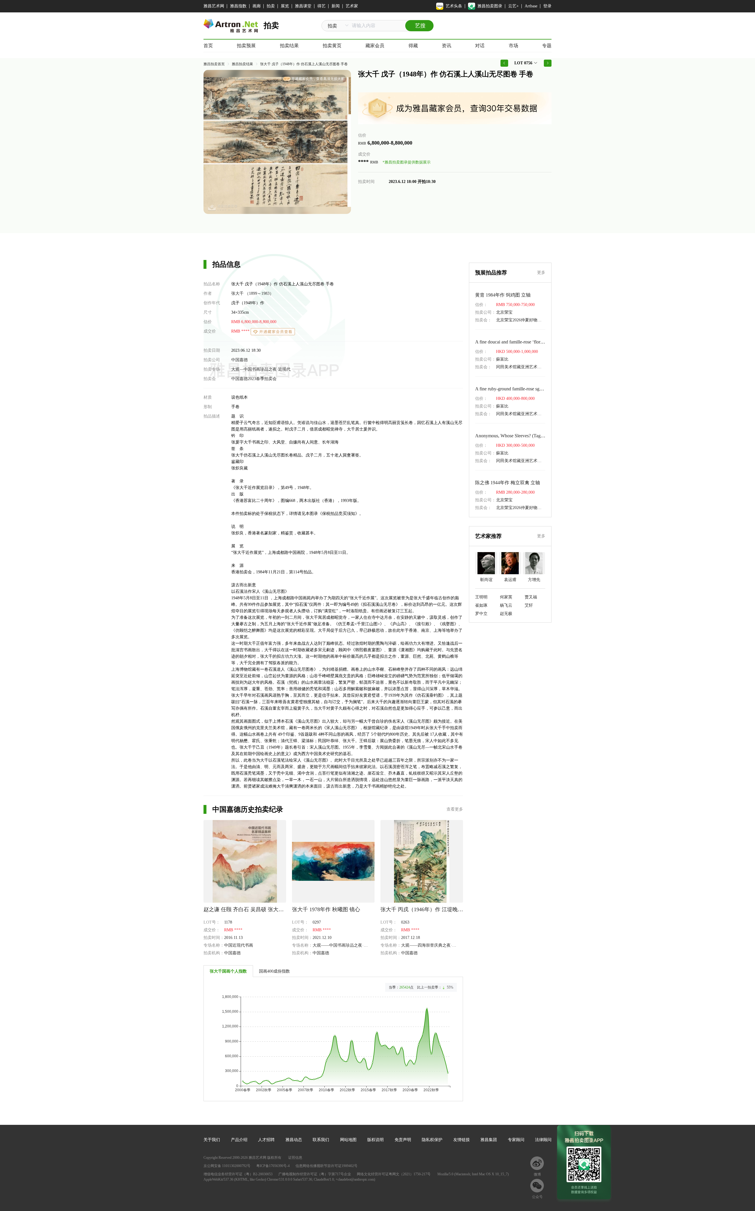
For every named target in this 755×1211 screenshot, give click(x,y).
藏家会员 (374, 45)
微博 (537, 1174)
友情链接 (461, 1140)
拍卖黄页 (332, 45)
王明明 (481, 597)
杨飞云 (506, 605)
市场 (513, 45)
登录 (547, 6)
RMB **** (241, 331)
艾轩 (529, 605)
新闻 (335, 6)
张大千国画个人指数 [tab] (228, 971)
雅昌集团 (488, 1140)
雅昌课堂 (303, 6)
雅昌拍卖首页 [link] (214, 64)
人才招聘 (266, 1140)
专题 (547, 45)
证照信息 (295, 1158)
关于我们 (211, 1140)
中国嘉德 (239, 360)
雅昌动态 (293, 1140)
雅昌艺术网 (213, 6)
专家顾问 (516, 1140)
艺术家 (352, 6)
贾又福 (531, 597)
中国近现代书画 (238, 945)
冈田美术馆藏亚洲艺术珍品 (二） (526, 367)
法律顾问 (543, 1140)
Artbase (531, 6)
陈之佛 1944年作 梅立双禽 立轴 (507, 482)
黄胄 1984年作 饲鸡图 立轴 (503, 294)
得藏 (413, 45)
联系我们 (321, 1140)
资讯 (446, 45)
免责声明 (403, 1140)
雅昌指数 (238, 6)
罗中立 (481, 613)
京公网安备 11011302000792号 (226, 1166)
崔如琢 (481, 605)
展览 (285, 6)
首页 (208, 45)
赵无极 (506, 613)
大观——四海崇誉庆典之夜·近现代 (433, 945)
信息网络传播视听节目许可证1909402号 (326, 1166)
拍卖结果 (289, 45)
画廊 (256, 6)
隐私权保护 (432, 1140)
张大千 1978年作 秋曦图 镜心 (326, 909)
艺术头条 (454, 6)
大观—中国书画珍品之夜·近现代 (260, 369)
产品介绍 (239, 1140)
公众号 (537, 1197)
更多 (541, 272)
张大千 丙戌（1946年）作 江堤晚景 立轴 (427, 909)
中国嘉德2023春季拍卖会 (254, 379)
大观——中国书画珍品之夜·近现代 (344, 945)
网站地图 (348, 1140)
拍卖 (271, 6)
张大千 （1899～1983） (252, 293)
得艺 (321, 6)
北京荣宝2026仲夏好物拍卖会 (523, 320)
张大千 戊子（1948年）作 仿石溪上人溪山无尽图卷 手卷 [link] (304, 64)
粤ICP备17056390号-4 (273, 1166)
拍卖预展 (246, 45)
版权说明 (375, 1140)
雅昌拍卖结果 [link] (242, 64)
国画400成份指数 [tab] (274, 971)
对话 (480, 45)
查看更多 (455, 809)
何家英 (506, 597)
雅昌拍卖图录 (489, 6)
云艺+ (513, 6)
